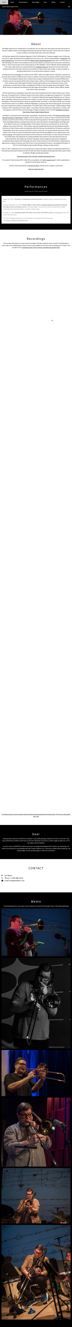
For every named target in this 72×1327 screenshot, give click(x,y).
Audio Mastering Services (10, 6)
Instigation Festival (42, 67)
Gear (45, 2)
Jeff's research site (49, 160)
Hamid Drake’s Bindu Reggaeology (41, 60)
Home (4, 2)
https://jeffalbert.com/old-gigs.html (17, 220)
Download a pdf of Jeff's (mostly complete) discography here (36, 156)
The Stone (58, 212)
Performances (23, 2)
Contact (62, 2)
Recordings (35, 2)
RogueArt (64, 58)
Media (53, 2)
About (12, 2)
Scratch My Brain (33, 165)
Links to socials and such (35, 169)
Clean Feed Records (8, 60)
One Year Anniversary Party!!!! (51, 205)
